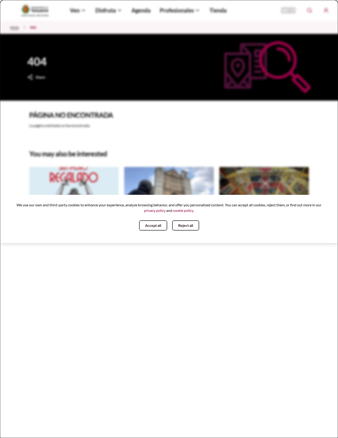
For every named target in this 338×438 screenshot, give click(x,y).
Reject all (185, 225)
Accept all (153, 225)
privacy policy (155, 210)
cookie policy (183, 210)
